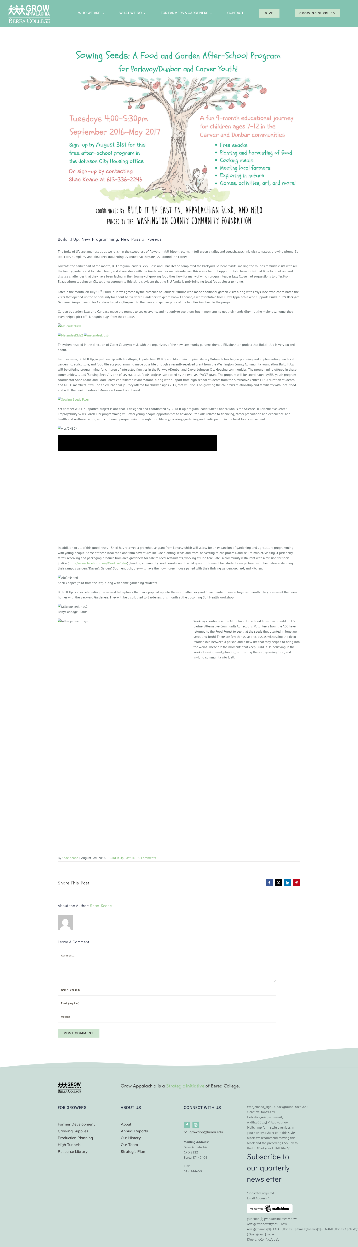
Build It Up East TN (122, 858)
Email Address (258, 1198)
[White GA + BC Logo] (29, 7)
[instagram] (195, 1125)
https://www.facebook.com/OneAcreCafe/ (98, 563)
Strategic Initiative (185, 1086)
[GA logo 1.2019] (69, 1084)
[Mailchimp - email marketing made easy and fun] (270, 1207)
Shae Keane (70, 858)
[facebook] (187, 1125)
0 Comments (147, 858)
